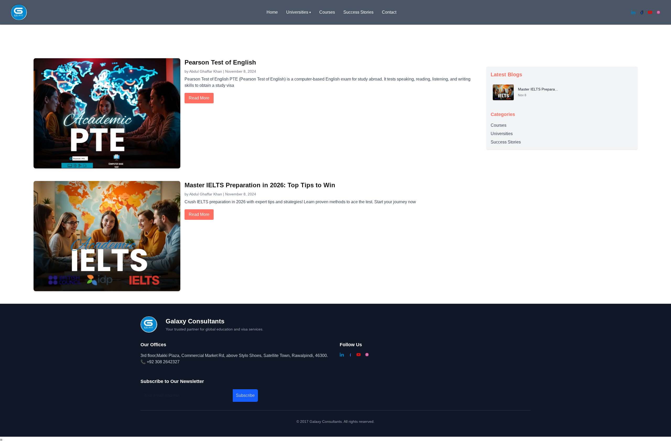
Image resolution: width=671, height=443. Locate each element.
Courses (327, 12)
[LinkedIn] (633, 12)
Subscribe (245, 395)
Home (272, 12)
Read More (199, 98)
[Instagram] (658, 12)
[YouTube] (650, 12)
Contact (389, 12)
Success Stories (358, 12)
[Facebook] (642, 12)
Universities (502, 133)
